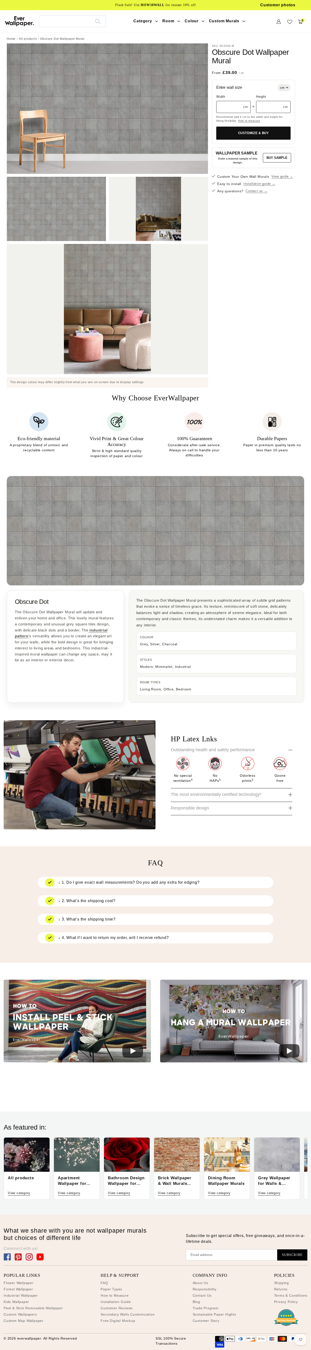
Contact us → (257, 191)
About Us (200, 1283)
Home (11, 38)
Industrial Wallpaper (21, 1295)
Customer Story (206, 1321)
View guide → (282, 176)
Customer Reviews (117, 1308)
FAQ (104, 1283)
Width (220, 96)
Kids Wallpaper (16, 1302)
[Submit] (98, 21)
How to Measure (115, 1295)
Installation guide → (259, 184)
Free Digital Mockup (118, 1321)
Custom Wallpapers (20, 1314)
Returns (281, 1289)
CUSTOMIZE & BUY (253, 133)
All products (28, 38)
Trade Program (205, 1308)
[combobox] (72, 21)
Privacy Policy (286, 1302)
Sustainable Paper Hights (214, 1314)
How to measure (249, 120)
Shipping (281, 1283)
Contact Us (202, 1295)
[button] (77, 1022)
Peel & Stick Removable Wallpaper (33, 1308)
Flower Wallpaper (19, 1283)
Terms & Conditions (290, 1295)
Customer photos (277, 5)
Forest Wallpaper (18, 1289)
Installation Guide (116, 1302)
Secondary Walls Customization (128, 1314)
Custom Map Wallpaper (23, 1321)
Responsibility (204, 1289)
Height (261, 96)
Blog (196, 1302)
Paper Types (111, 1289)
